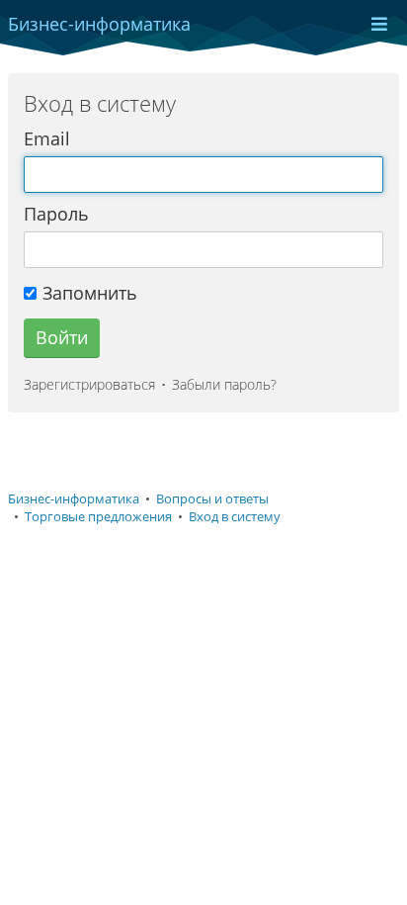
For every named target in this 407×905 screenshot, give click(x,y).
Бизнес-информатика (73, 499)
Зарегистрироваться (89, 384)
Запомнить (89, 293)
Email (47, 138)
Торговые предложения (98, 516)
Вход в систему (235, 516)
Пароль (56, 214)
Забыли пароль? (224, 384)
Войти (62, 337)
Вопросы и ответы (212, 499)
